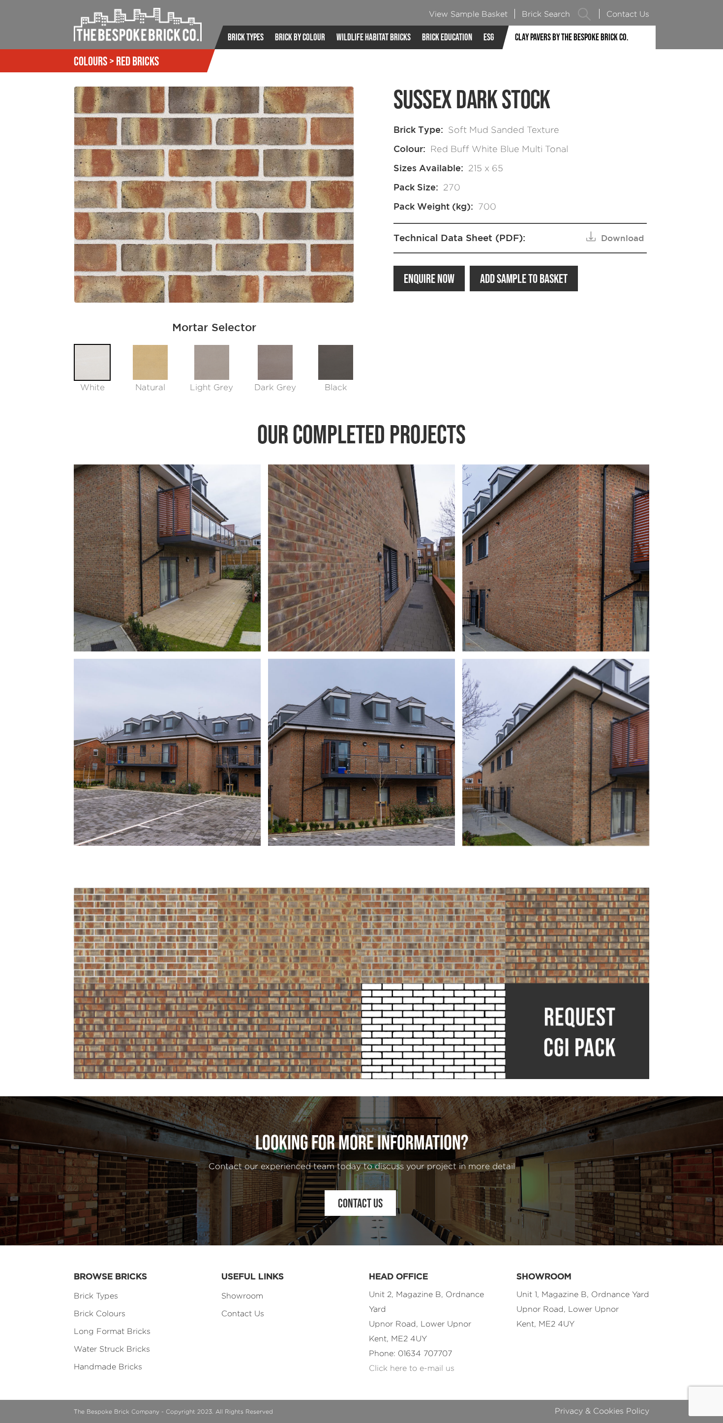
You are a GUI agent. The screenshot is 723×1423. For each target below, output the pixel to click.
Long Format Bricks (112, 1331)
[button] (584, 14)
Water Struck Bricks (112, 1349)
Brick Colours (99, 1313)
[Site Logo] (138, 24)
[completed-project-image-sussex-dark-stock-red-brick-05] (555, 752)
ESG (488, 37)
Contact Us (627, 14)
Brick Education (447, 37)
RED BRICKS (137, 61)
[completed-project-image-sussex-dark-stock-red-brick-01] (361, 557)
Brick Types (246, 37)
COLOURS (90, 61)
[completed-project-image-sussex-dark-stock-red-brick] (167, 557)
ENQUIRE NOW (429, 278)
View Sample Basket (468, 14)
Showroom (242, 1296)
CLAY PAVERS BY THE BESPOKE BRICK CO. (572, 37)
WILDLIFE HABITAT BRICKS (373, 37)
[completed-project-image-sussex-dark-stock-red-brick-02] (555, 557)
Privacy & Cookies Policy (602, 1411)
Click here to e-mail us (411, 1368)
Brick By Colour (300, 37)
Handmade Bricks (108, 1366)
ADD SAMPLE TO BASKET (524, 278)
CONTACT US (360, 1203)
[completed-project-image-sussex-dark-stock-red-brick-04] (361, 752)
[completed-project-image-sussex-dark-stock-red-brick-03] (167, 752)
